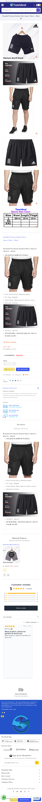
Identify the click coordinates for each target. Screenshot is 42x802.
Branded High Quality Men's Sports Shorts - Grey (11, 544)
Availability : (10, 355)
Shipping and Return (21, 428)
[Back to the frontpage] (21, 18)
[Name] (37, 762)
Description (21, 424)
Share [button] (5, 381)
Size (5, 361)
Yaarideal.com (25, 788)
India (33, 788)
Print (27, 375)
